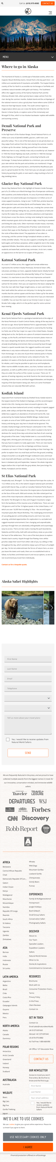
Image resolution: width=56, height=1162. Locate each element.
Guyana (6, 1009)
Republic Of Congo (10, 911)
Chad (5, 875)
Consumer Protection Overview (42, 989)
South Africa (8, 919)
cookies (12, 1124)
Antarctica (7, 1051)
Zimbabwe (7, 939)
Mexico (6, 1013)
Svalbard (6, 1071)
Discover (34, 931)
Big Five (6, 1105)
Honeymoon (34, 903)
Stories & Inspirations (37, 964)
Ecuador (6, 1001)
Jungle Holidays (35, 907)
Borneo (6, 952)
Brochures (33, 981)
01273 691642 (37, 1030)
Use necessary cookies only (28, 1137)
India (5, 956)
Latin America (10, 976)
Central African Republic (12, 871)
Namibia (6, 907)
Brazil (5, 989)
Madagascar (8, 895)
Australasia (9, 1080)
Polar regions (11, 1046)
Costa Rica (7, 997)
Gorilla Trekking (9, 1109)
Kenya (5, 891)
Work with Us (34, 985)
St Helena (6, 923)
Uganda (6, 931)
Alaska (5, 1030)
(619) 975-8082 (37, 1038)
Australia (6, 1084)
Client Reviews (35, 1005)
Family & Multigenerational (40, 898)
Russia (5, 964)
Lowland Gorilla (35, 874)
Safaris (31, 952)
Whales (32, 861)
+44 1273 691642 (42, 1034)
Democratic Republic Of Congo (15, 879)
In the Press (34, 1001)
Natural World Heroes (38, 956)
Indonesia (7, 960)
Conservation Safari (37, 919)
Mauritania (7, 899)
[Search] (2, 3)
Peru (5, 1017)
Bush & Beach (34, 911)
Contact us (41, 1059)
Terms (31, 993)
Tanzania (6, 927)
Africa (6, 862)
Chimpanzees (34, 878)
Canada (6, 1034)
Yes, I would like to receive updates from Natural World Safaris (30, 740)
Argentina (7, 981)
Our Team (33, 940)
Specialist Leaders (36, 944)
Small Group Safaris (37, 915)
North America (11, 1026)
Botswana (7, 867)
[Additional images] (22, 608)
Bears (5, 1097)
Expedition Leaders (37, 948)
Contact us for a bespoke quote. (14, 564)
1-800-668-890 (44, 1041)
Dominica (6, 1038)
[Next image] (51, 608)
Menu (6, 57)
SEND (28, 753)
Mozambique (8, 903)
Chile (5, 993)
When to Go (34, 960)
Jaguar (5, 1113)
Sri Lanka (6, 968)
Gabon (5, 883)
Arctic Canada (8, 1055)
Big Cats (6, 1101)
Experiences (36, 894)
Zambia (6, 935)
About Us (33, 936)
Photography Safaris (37, 923)
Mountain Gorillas (36, 869)
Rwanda (6, 915)
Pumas (32, 886)
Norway (6, 1067)
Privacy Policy (34, 997)
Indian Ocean (8, 887)
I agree (28, 1147)
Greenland (7, 1059)
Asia (5, 947)
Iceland (6, 1063)
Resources (35, 976)
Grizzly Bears (34, 882)
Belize (5, 985)
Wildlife (7, 1092)
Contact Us (47, 3)
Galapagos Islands (10, 1005)
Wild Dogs (33, 865)
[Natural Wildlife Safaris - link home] (28, 11)
